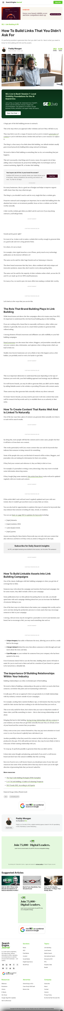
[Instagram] (6, 968)
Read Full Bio (9, 827)
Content (25, 956)
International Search (49, 956)
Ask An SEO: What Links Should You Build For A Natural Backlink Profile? (10, 888)
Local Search (47, 950)
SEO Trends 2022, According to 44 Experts (20, 785)
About (45, 986)
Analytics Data (48, 964)
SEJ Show (4, 995)
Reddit (46, 967)
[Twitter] (17, 964)
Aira (26, 821)
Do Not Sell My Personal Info (52, 998)
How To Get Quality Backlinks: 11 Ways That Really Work (52, 888)
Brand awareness (9, 342)
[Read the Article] (11, 880)
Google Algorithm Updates (9, 998)
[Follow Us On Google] (32, 806)
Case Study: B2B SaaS (29, 986)
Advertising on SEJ (28, 983)
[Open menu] (3, 2)
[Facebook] (13, 964)
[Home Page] (14, 2)
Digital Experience (28, 962)
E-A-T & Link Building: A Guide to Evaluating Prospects (24, 781)
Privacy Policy (48, 995)
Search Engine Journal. (24, 1008)
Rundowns (4, 986)
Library (3, 989)
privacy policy (39, 864)
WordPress (26, 964)
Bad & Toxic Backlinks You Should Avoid (32, 888)
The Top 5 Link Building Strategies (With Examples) (23, 778)
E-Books (4, 992)
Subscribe (47, 983)
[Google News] (3, 964)
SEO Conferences (6, 1000)
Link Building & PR (14, 796)
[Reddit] (10, 968)
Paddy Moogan (15, 48)
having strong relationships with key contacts (42, 720)
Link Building (47, 947)
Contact (46, 989)
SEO (6, 796)
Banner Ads (26, 989)
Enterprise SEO (48, 959)
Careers (46, 992)
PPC (45, 962)
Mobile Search (48, 953)
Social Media (26, 959)
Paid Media (26, 953)
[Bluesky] (3, 968)
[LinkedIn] (6, 964)
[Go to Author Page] (4, 49)
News (24, 947)
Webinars (4, 983)
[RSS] (13, 968)
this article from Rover (35, 476)
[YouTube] (10, 964)
